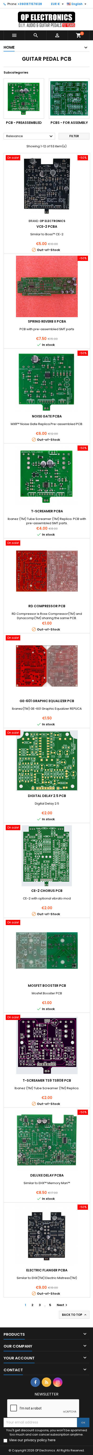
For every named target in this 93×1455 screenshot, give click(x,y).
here (52, 1440)
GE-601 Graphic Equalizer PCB (47, 701)
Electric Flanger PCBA (46, 1270)
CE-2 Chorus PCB (46, 890)
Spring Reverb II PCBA (47, 321)
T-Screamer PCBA (47, 511)
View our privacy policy (32, 1440)
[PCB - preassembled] (24, 98)
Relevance (30, 136)
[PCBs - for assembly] (69, 98)
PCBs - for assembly (69, 122)
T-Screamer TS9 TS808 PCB (47, 1080)
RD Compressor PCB (46, 606)
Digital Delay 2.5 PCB (47, 795)
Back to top (74, 1315)
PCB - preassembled (24, 122)
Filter (74, 136)
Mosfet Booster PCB (47, 985)
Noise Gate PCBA (47, 416)
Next (62, 1305)
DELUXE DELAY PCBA (47, 1175)
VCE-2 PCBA (46, 226)
